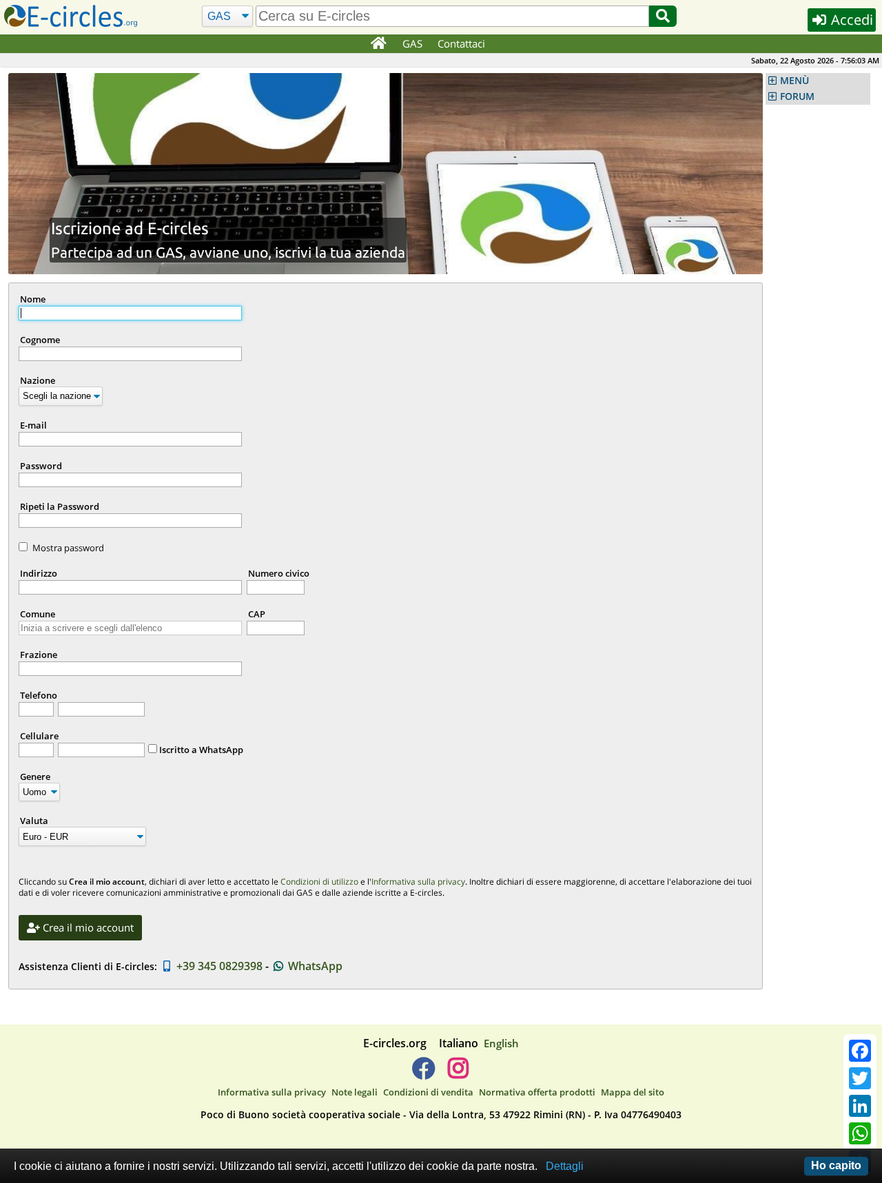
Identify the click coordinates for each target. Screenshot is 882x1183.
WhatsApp (313, 966)
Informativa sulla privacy (418, 881)
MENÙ (794, 80)
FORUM (797, 96)
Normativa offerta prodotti (537, 1092)
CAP (256, 614)
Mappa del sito (632, 1092)
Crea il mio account (87, 927)
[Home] (378, 44)
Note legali (354, 1092)
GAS (412, 43)
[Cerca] (663, 16)
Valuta (34, 820)
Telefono (38, 695)
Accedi (850, 19)
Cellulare (39, 736)
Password (41, 466)
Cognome (40, 339)
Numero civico (278, 573)
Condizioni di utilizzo (319, 881)
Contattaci (461, 43)
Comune (37, 614)
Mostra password (68, 548)
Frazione (38, 654)
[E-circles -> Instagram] (458, 1073)
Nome (32, 299)
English (501, 1043)
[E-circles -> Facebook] (423, 1073)
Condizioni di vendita (428, 1092)
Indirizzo (38, 573)
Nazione (37, 380)
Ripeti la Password (59, 506)
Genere (35, 776)
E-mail (33, 425)
